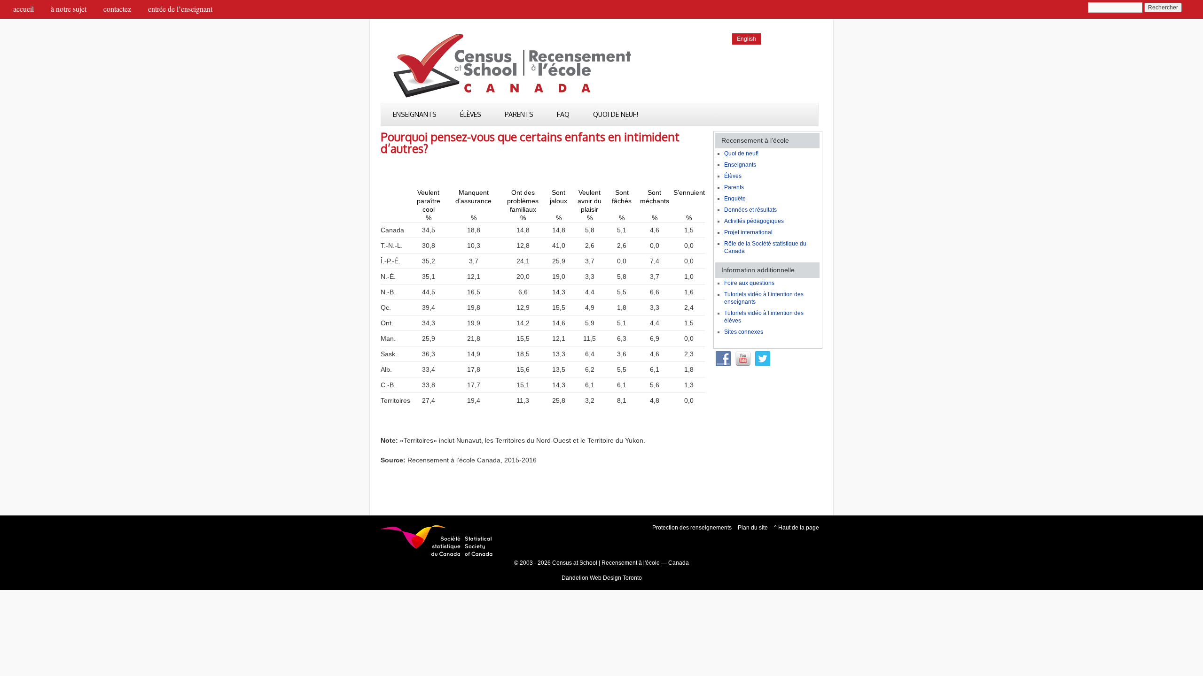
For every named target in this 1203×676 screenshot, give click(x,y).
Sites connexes (743, 332)
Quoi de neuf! (615, 114)
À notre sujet (68, 9)
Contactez (117, 9)
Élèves (470, 114)
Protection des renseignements (692, 527)
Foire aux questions (749, 283)
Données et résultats (750, 210)
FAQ (563, 114)
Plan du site (753, 527)
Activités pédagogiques (754, 221)
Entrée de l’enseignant (180, 9)
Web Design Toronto (616, 578)
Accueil (23, 9)
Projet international (748, 232)
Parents (519, 114)
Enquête (735, 198)
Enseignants (415, 114)
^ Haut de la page (796, 527)
